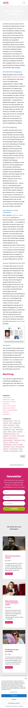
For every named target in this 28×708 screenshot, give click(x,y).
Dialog (10, 423)
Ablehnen (14, 699)
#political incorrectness (8, 421)
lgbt (10, 436)
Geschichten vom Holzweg (9, 401)
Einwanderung (11, 425)
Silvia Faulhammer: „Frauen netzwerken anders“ (11, 603)
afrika (16, 421)
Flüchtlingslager (17, 427)
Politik (23, 440)
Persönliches (6, 412)
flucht (11, 427)
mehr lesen (9, 573)
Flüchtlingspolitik (6, 429)
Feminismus (5, 427)
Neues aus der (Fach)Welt (9, 408)
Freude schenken (19, 429)
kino (18, 433)
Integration (20, 431)
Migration (5, 438)
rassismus (5, 442)
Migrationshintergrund (8, 440)
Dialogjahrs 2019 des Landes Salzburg (14, 247)
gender (4, 431)
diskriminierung (17, 423)
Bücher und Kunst (7, 397)
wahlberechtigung (14, 451)
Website (11, 360)
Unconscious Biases (14, 449)
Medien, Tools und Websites (9, 406)
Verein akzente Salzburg (17, 77)
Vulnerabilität (6, 451)
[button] (26, 678)
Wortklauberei (6, 414)
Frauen (13, 429)
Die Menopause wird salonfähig (12, 650)
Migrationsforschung (13, 438)
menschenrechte (20, 436)
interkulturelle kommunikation (9, 433)
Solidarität (20, 444)
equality (17, 425)
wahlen (20, 451)
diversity (5, 425)
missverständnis (17, 440)
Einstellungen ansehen (14, 703)
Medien (14, 436)
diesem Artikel (21, 321)
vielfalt (20, 449)
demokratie (5, 423)
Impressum (20, 706)
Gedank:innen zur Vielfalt (9, 399)
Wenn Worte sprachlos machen (12, 557)
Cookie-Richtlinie (8, 706)
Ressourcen (11, 442)
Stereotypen (5, 449)
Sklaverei (15, 444)
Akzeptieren (14, 695)
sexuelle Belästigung (7, 444)
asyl (19, 421)
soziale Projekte (6, 446)
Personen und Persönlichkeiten (10, 410)
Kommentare (6, 403)
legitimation (5, 436)
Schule (16, 442)
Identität (9, 431)
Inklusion (14, 431)
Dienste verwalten (13, 692)
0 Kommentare (19, 18)
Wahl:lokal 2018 (19, 158)
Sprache (12, 446)
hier (17, 385)
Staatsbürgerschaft (20, 446)
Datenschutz (15, 706)
